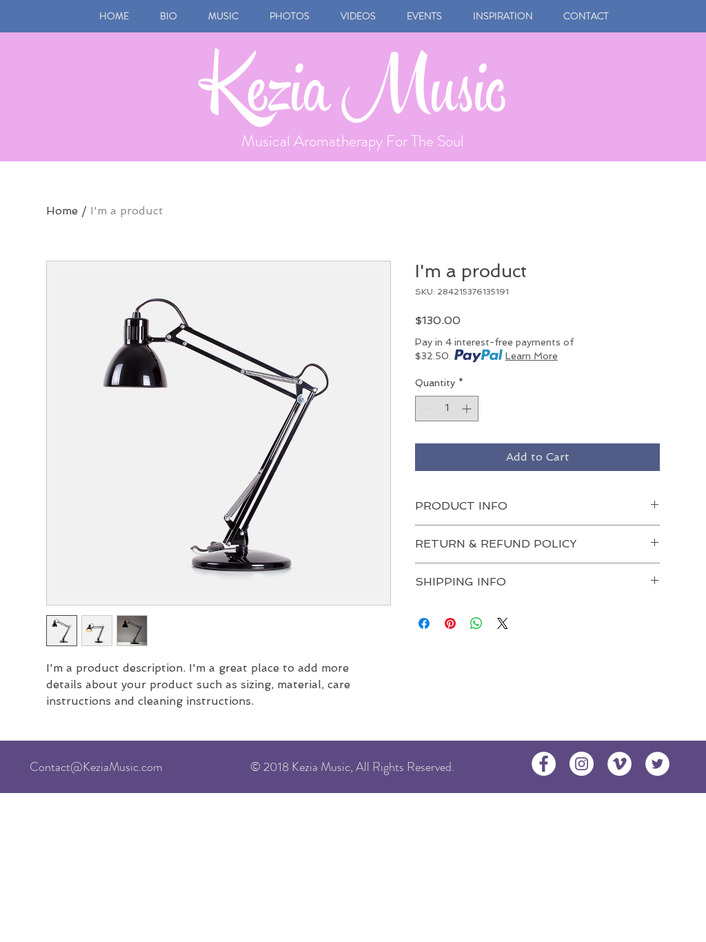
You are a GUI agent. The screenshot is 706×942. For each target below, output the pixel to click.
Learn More (531, 355)
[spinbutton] (446, 409)
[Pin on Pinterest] (450, 623)
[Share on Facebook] (424, 623)
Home (62, 210)
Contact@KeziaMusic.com (96, 767)
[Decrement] (425, 409)
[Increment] (467, 409)
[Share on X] (502, 623)
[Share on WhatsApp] (476, 623)
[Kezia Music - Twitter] (657, 764)
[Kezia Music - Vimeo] (619, 764)
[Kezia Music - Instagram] (581, 764)
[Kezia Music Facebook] (544, 764)
